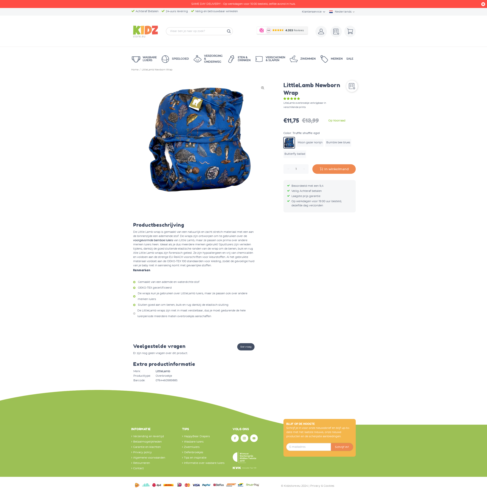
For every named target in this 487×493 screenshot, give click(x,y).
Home (134, 70)
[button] (292, 98)
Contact (138, 468)
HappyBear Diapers (197, 436)
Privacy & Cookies (322, 486)
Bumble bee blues (338, 142)
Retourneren (141, 463)
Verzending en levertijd (148, 436)
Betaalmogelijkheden (147, 441)
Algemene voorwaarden (149, 457)
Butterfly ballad (294, 154)
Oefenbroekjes (193, 452)
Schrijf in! (342, 447)
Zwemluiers (192, 447)
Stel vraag (245, 347)
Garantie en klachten (147, 447)
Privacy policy (142, 452)
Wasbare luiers (194, 441)
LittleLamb (163, 371)
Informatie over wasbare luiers (204, 463)
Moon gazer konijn (310, 142)
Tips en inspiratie (195, 457)
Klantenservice (311, 11)
